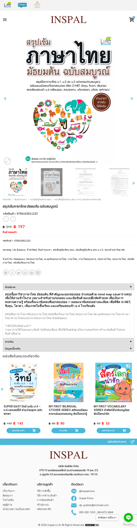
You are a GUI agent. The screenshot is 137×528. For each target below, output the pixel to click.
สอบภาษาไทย (119, 259)
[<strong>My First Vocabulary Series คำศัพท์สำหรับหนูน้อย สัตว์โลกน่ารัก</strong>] (113, 382)
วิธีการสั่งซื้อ (44, 491)
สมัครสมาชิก (44, 509)
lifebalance (19, 259)
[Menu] (5, 19)
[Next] (132, 100)
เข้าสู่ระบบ (43, 504)
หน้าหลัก (7, 199)
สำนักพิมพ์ (32, 250)
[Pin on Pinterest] (32, 272)
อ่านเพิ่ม (63, 430)
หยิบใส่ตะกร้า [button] (18, 430)
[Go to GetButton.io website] (128, 524)
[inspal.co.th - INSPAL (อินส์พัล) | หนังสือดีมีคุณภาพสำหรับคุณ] (68, 19)
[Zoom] (7, 160)
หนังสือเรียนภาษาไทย (24, 262)
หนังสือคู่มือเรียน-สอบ (40, 199)
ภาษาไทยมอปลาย (87, 259)
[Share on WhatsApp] (6, 272)
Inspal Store (86, 498)
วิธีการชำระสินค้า (47, 495)
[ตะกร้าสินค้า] (130, 20)
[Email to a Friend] (25, 272)
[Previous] (5, 100)
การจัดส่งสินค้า (45, 500)
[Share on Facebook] (12, 272)
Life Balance (18, 250)
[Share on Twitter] (19, 272)
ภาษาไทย (72, 259)
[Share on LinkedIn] (38, 272)
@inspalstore (87, 491)
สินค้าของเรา (20, 199)
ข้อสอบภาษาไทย (34, 259)
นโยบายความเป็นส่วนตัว (16, 509)
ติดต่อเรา (8, 495)
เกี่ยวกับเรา (9, 491)
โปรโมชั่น (8, 500)
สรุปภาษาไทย (104, 259)
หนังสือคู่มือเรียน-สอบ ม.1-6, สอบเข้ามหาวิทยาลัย (78, 199)
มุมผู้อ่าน (7, 504)
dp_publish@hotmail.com (94, 505)
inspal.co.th (54, 525)
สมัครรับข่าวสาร (117, 441)
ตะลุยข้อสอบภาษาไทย (55, 259)
